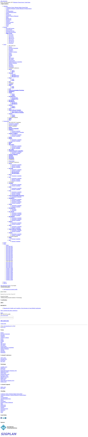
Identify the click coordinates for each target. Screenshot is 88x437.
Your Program (9, 29)
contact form (3, 323)
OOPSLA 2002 (9, 277)
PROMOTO (14, 102)
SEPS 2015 (3, 379)
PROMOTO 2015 (5, 376)
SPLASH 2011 (9, 266)
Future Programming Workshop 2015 (9, 370)
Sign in (4, 282)
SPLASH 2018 (9, 257)
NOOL (13, 94)
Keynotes (11, 49)
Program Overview (10, 30)
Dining (7, 13)
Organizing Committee (14, 123)
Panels (10, 53)
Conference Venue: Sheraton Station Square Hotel (17, 7)
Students (8, 21)
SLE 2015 (3, 361)
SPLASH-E (11, 58)
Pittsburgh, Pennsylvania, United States (21, 2)
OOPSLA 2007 (9, 271)
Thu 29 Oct (11, 42)
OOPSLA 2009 (9, 268)
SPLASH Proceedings (11, 32)
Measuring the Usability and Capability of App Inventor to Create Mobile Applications (22, 308)
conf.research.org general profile (10, 289)
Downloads (8, 14)
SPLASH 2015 (4, 285)
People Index (12, 161)
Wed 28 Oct (11, 40)
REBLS (13, 106)
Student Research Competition (15, 61)
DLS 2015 (3, 388)
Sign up (5, 283)
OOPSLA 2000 (9, 279)
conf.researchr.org (7, 326)
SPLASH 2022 (9, 252)
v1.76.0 (13, 326)
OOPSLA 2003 (9, 276)
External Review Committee (18, 132)
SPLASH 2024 (9, 250)
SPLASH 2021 (9, 253)
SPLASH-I (11, 59)
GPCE (13, 70)
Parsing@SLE (15, 97)
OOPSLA (11, 50)
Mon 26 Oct (11, 38)
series (9, 285)
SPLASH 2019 (9, 256)
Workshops (11, 66)
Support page (3, 327)
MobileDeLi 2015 (4, 371)
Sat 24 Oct (11, 35)
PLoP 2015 (3, 360)
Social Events (12, 60)
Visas (7, 26)
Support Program (9, 22)
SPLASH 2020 (9, 255)
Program (5, 27)
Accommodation (9, 11)
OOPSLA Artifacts (13, 51)
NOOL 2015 (3, 373)
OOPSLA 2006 (9, 272)
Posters (10, 54)
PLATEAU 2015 (4, 375)
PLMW (10, 55)
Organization (6, 121)
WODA (13, 115)
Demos (10, 47)
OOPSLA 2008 (9, 269)
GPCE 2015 (3, 357)
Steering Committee (13, 124)
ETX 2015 (3, 369)
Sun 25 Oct (11, 37)
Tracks (4, 44)
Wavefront (11, 65)
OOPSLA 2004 (9, 274)
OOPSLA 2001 (9, 278)
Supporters (8, 23)
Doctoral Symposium (13, 48)
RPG (10, 56)
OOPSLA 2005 (9, 273)
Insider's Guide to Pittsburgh (12, 16)
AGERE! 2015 (4, 367)
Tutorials (11, 64)
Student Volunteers (13, 63)
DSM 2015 (3, 368)
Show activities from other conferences (9, 310)
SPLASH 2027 (9, 246)
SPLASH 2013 (9, 263)
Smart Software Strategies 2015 (7, 380)
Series (7, 245)
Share (2, 312)
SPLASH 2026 (9, 247)
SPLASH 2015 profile (5, 287)
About (7, 9)
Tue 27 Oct (11, 39)
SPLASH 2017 (9, 258)
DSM (13, 86)
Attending (5, 6)
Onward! (13, 74)
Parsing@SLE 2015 (5, 374)
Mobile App (8, 18)
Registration (8, 19)
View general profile (4, 315)
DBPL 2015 (3, 387)
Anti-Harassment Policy (11, 12)
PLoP (13, 79)
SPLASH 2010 (9, 267)
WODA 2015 (3, 381)
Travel (7, 24)
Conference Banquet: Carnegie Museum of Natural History (19, 8)
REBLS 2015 (4, 378)
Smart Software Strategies (17, 111)
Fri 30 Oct (11, 43)
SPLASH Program (10, 28)
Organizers (14, 209)
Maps (7, 17)
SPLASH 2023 (9, 251)
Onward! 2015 (4, 359)
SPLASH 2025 (9, 248)
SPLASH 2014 (9, 262)
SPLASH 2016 (9, 260)
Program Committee (16, 131)
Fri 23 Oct (11, 34)
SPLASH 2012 (9, 264)
